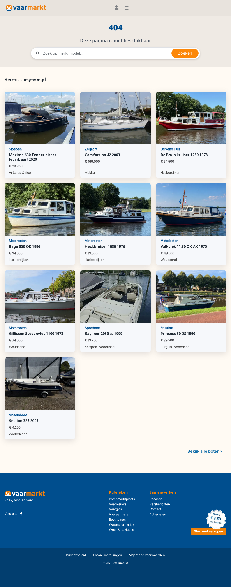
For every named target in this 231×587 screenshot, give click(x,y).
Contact (155, 509)
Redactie (156, 499)
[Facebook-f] (21, 513)
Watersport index (121, 525)
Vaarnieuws (117, 504)
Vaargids (115, 509)
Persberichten (160, 504)
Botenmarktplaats (122, 499)
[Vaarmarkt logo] (26, 8)
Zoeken (185, 53)
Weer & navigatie (121, 529)
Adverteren (158, 514)
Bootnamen (117, 519)
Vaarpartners (118, 514)
